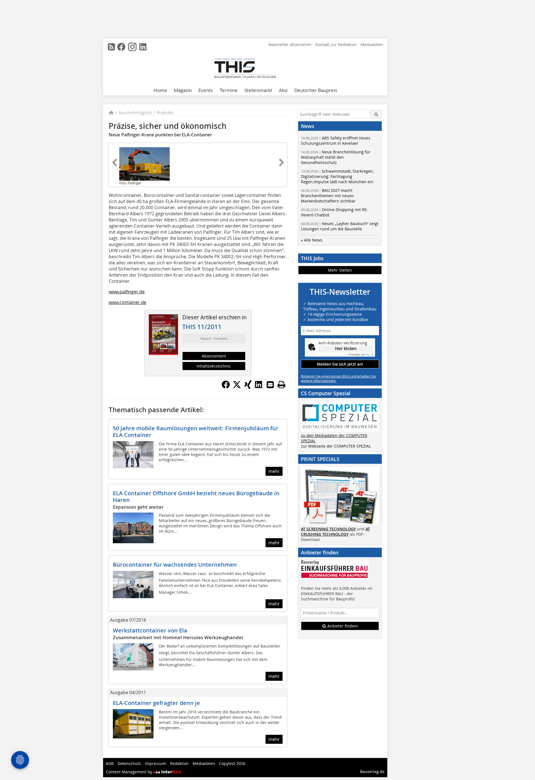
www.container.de (127, 302)
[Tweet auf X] (236, 387)
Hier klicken (346, 348)
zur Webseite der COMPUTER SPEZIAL (336, 446)
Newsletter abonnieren (290, 44)
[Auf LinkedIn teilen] (259, 387)
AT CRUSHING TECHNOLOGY (335, 531)
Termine (229, 90)
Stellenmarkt (258, 90)
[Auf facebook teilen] (225, 387)
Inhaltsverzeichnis (214, 366)
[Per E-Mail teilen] (270, 385)
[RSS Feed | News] (111, 46)
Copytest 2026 (232, 763)
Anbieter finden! (342, 626)
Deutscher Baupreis (315, 90)
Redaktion (179, 763)
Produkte (165, 112)
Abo (283, 90)
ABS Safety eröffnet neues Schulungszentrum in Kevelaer (335, 140)
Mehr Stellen (340, 270)
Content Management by (129, 771)
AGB (110, 763)
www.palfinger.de (127, 292)
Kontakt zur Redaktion (336, 44)
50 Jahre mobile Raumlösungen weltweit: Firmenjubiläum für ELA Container (195, 431)
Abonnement (214, 356)
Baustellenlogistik (135, 112)
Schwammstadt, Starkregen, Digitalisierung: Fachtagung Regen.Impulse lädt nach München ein (337, 176)
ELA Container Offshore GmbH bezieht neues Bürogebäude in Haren (196, 496)
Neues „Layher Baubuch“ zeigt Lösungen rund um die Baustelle (339, 226)
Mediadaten (372, 44)
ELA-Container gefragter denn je (156, 703)
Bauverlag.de (372, 771)
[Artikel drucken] (281, 385)
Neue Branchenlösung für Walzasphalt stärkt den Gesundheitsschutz (335, 157)
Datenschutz (129, 763)
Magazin (183, 90)
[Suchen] (376, 114)
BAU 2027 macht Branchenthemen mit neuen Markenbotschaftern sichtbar (328, 196)
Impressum (155, 763)
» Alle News (311, 240)
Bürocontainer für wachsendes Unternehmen (175, 564)
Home (160, 90)
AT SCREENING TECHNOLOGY (328, 529)
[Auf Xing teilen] (248, 387)
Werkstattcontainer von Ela (150, 630)
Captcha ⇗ (361, 354)
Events (205, 90)
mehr (274, 471)
